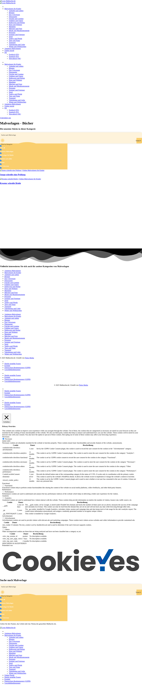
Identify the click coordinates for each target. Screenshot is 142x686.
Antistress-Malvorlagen (12, 48)
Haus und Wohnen (15, 25)
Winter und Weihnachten (17, 46)
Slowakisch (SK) (15, 58)
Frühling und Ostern (16, 21)
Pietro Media (29, 358)
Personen (12, 33)
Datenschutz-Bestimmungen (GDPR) (17, 368)
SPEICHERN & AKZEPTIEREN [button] (14, 543)
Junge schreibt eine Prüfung (13, 174)
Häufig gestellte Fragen (12, 364)
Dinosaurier (13, 17)
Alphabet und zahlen (16, 11)
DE (5, 52)
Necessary (8, 439)
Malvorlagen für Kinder (12, 9)
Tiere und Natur (14, 41)
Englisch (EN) (14, 54)
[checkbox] (11, 147)
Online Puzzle (9, 675)
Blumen (11, 13)
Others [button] (4, 527)
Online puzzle (9, 50)
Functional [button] (6, 483)
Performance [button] (6, 490)
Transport (12, 42)
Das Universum (14, 15)
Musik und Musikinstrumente (19, 31)
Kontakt (7, 366)
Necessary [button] (5, 437)
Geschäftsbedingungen (12, 370)
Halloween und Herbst (17, 23)
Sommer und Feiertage (17, 35)
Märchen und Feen (15, 29)
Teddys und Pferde (15, 39)
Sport (11, 37)
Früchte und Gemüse (16, 19)
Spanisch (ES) (14, 56)
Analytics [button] (5, 496)
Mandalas (12, 27)
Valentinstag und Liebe (17, 44)
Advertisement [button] (7, 516)
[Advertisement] (66, 201)
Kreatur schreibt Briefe (10, 183)
